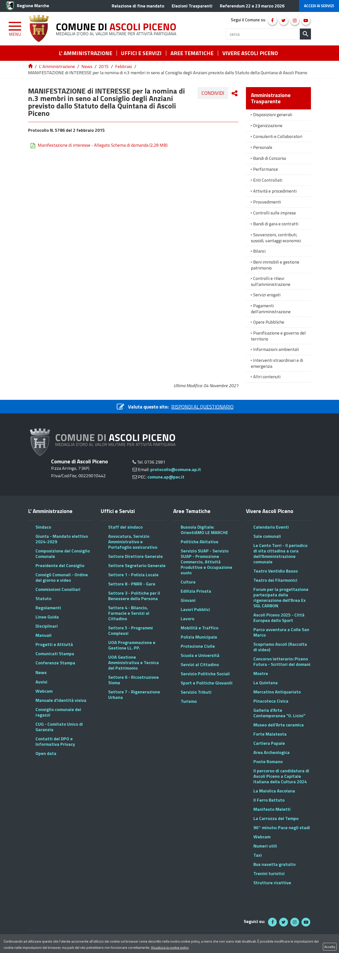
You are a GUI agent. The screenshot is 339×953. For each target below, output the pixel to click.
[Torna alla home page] (31, 66)
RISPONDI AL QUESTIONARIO (202, 406)
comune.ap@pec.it (165, 477)
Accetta (330, 946)
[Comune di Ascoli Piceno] (104, 28)
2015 (104, 66)
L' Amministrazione (57, 66)
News (86, 66)
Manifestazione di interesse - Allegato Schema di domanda (103, 145)
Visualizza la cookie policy (170, 947)
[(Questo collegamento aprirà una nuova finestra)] (272, 20)
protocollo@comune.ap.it (175, 469)
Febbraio (123, 66)
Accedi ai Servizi (319, 6)
